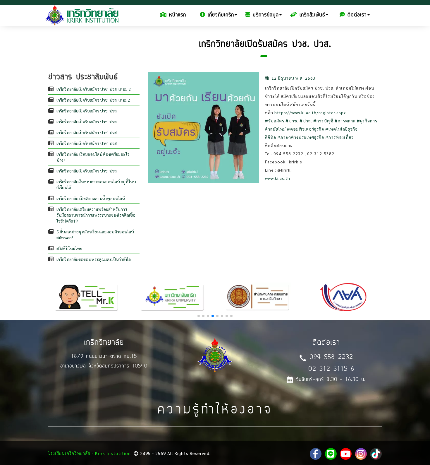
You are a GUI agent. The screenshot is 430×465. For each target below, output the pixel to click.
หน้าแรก (177, 15)
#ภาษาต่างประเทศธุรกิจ (300, 137)
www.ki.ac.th (277, 178)
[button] (198, 316)
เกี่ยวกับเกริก (221, 15)
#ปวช (291, 120)
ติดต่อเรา (357, 15)
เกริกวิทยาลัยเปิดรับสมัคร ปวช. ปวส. (87, 110)
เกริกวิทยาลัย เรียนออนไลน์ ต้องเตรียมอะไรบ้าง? (92, 157)
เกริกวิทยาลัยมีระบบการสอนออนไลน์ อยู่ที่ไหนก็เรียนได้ (96, 184)
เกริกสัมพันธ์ (312, 15)
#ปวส (305, 120)
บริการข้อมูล (266, 15)
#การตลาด (345, 120)
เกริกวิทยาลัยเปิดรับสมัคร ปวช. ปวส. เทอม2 (93, 99)
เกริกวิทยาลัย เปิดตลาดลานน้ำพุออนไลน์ (90, 198)
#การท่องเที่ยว (339, 137)
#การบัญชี (323, 120)
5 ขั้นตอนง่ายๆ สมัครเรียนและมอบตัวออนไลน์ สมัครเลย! (95, 234)
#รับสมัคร (274, 120)
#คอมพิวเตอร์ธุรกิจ (305, 128)
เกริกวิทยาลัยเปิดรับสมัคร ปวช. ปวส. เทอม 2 (93, 89)
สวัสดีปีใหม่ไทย (69, 248)
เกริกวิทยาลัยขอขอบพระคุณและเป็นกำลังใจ (93, 259)
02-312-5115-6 (331, 369)
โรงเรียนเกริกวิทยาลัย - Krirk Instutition (89, 453)
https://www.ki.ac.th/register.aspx (310, 112)
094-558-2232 (331, 357)
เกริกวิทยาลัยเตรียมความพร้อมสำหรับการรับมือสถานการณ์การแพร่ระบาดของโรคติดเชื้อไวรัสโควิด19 (95, 214)
